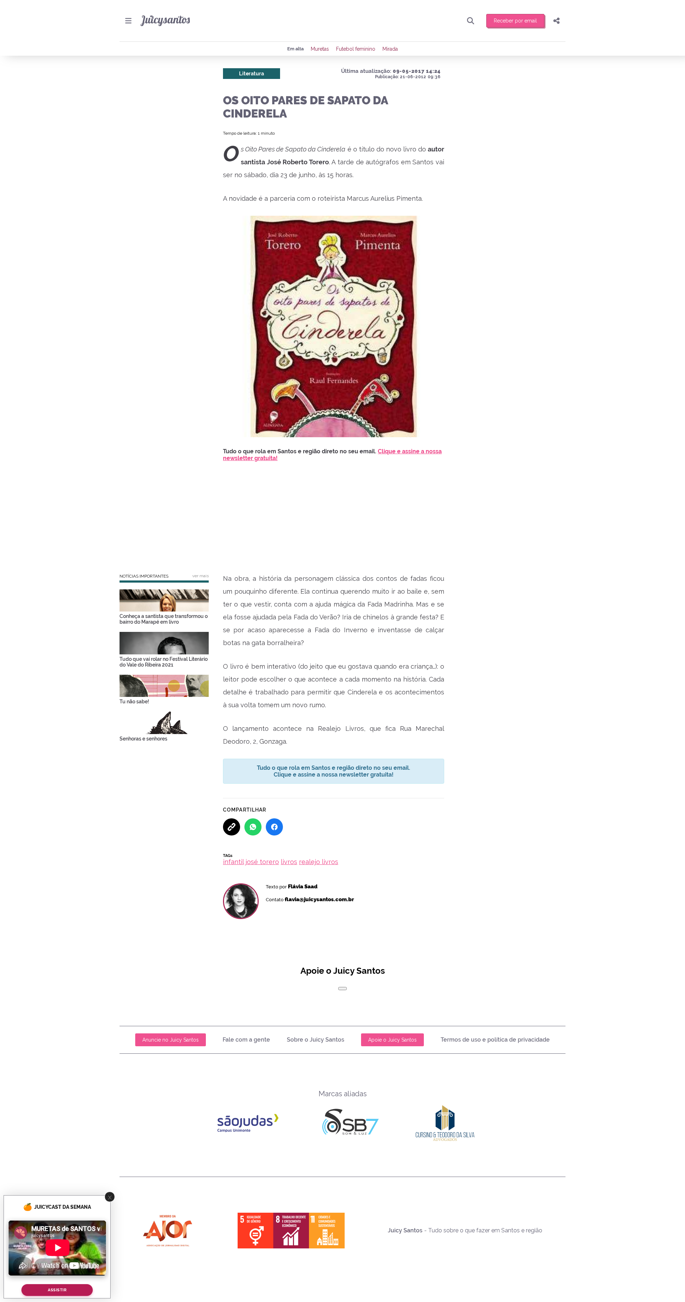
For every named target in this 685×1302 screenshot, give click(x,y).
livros (289, 861)
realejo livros (318, 861)
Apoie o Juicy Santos (392, 1040)
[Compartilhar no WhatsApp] (253, 826)
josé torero (262, 861)
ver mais (200, 575)
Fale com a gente (246, 1039)
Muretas (320, 49)
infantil (233, 861)
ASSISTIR (57, 1290)
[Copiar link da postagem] (231, 826)
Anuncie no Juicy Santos (170, 1040)
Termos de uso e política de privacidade (495, 1039)
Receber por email (515, 21)
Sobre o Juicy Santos (315, 1039)
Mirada (390, 49)
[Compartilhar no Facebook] (274, 826)
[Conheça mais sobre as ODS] (291, 1230)
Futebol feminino (355, 49)
